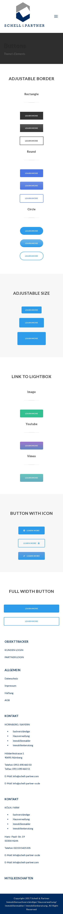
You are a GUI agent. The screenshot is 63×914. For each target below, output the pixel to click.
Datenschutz (11, 678)
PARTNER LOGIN (14, 657)
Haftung (9, 692)
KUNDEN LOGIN (14, 649)
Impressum (10, 685)
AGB (7, 700)
